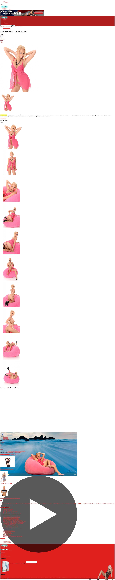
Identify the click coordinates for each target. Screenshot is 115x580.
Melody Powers (6, 439)
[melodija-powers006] (11, 280)
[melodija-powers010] (11, 385)
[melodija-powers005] (11, 253)
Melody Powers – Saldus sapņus (9, 512)
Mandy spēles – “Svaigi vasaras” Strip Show (11, 517)
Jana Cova (62, 503)
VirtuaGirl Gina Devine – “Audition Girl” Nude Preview (13, 522)
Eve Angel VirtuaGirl (7, 532)
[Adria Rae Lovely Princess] (7, 466)
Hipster (58, 503)
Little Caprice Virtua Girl (7, 528)
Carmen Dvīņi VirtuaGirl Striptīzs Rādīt (10, 526)
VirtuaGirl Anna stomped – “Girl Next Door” (11, 516)
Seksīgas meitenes (6, 541)
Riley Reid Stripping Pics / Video (9, 524)
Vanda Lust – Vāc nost (6, 483)
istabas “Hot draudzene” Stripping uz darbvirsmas (12, 520)
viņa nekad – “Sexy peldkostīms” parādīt (10, 514)
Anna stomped (13, 503)
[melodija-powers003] (11, 201)
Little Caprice (79, 503)
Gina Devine (55, 503)
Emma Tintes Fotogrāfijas (8, 530)
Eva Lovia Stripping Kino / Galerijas (10, 525)
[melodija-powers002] (11, 174)
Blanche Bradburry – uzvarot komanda (14, 452)
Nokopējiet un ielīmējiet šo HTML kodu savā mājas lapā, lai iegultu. (13, 563)
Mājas (4, 1)
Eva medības (43, 503)
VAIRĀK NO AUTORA (14, 454)
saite (1, 559)
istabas (95, 577)
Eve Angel (47, 503)
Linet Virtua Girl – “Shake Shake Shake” (10, 518)
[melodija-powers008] (11, 333)
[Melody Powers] (13, 148)
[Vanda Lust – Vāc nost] (4, 481)
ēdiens (51, 503)
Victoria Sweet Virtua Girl (8, 533)
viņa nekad (34, 503)
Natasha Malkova (98, 503)
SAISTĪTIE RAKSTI (4, 454)
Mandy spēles (87, 503)
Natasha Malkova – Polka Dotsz (9, 531)
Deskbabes (30, 503)
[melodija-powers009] (11, 359)
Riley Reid (104, 503)
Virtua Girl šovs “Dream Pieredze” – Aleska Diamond (13, 523)
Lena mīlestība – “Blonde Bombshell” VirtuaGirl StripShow (14, 521)
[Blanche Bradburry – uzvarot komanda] (4, 495)
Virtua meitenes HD (7, 26)
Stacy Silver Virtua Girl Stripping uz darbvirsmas (12, 527)
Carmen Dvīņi (25, 503)
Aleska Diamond (3, 503)
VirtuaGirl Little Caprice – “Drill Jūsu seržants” (16, 451)
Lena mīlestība (67, 503)
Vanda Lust (92, 577)
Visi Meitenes (5, 2)
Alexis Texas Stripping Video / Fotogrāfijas (11, 519)
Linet (71, 503)
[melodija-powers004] (11, 227)
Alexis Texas (8, 503)
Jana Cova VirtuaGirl (7, 535)
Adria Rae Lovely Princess (6, 469)
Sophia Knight (108, 503)
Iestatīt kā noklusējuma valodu (6, 550)
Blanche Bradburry (19, 503)
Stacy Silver (89, 577)
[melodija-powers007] (11, 306)
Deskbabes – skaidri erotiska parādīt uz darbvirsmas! (13, 536)
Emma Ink (38, 503)
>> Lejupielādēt (3, 118)
